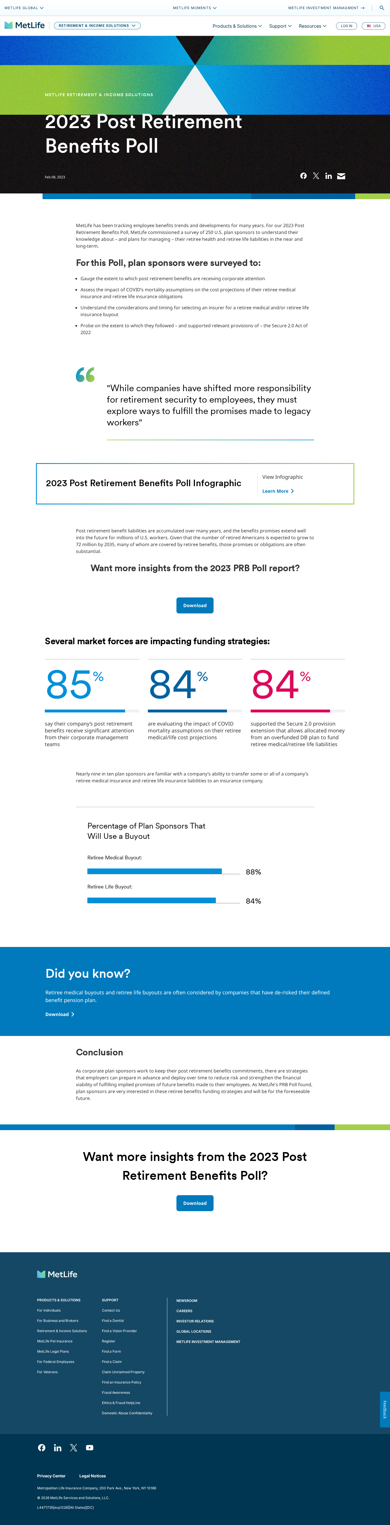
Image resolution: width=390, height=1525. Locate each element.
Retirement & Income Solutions (62, 1331)
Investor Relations (195, 1321)
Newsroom (186, 1300)
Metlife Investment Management (208, 1342)
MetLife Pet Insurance (55, 1341)
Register (108, 1341)
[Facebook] (41, 1447)
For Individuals (49, 1310)
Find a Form (111, 1351)
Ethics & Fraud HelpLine (121, 1403)
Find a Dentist (113, 1320)
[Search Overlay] (382, 8)
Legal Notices (92, 1475)
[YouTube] (89, 1447)
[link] (303, 176)
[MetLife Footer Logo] (57, 1275)
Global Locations (193, 1331)
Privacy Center (51, 1475)
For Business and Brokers (57, 1320)
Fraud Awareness (116, 1392)
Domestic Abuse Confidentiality (127, 1413)
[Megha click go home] (25, 25)
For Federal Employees (55, 1362)
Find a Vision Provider (119, 1331)
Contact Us (111, 1310)
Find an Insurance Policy (121, 1382)
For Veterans (47, 1372)
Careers (184, 1311)
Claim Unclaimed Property (123, 1372)
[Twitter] (73, 1447)
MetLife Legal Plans (53, 1351)
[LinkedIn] (57, 1447)
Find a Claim (112, 1362)
